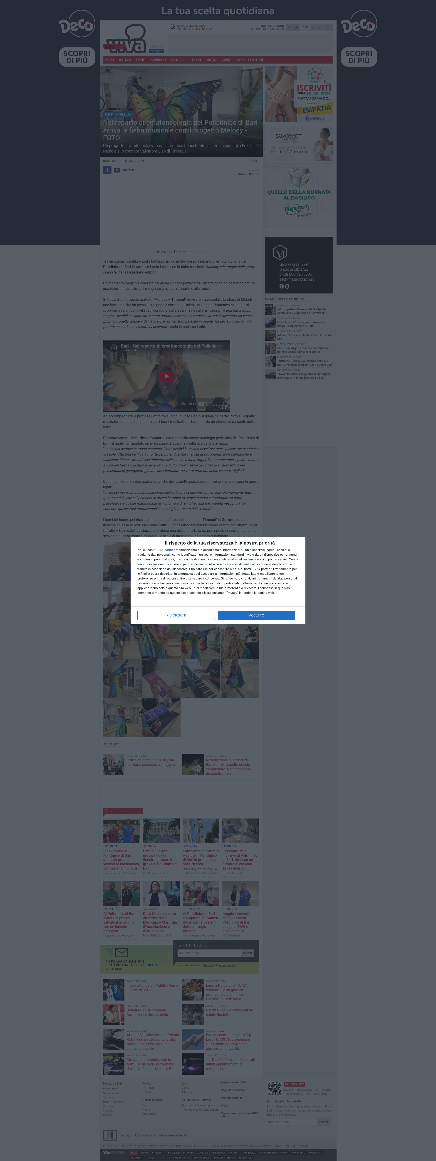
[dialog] (218, 580)
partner (169, 549)
